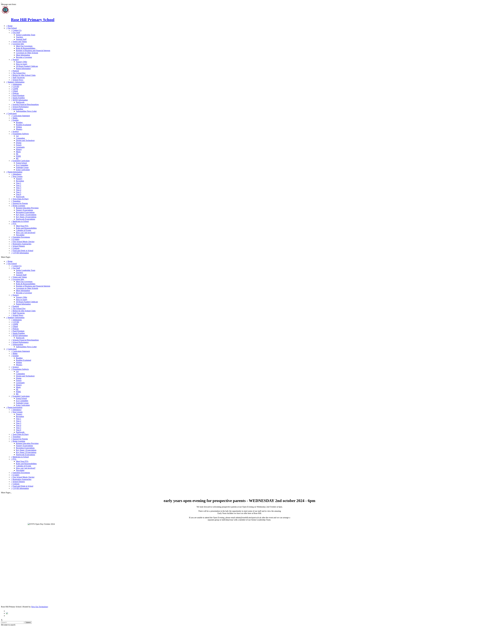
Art (17, 136)
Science (16, 131)
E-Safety (16, 239)
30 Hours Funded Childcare (27, 66)
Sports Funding (19, 98)
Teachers (19, 37)
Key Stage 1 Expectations (26, 215)
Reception (20, 181)
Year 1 (18, 183)
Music (18, 152)
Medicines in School (21, 221)
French (18, 145)
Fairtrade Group (22, 167)
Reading (19, 122)
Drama (18, 143)
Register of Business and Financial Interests (33, 50)
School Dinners (19, 246)
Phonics (19, 129)
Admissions (17, 84)
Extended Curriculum (21, 161)
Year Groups (17, 176)
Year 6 (18, 194)
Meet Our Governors (24, 46)
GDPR (15, 89)
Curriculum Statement (21, 116)
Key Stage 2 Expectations (26, 217)
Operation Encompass (21, 237)
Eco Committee (22, 165)
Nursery (16, 59)
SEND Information (20, 100)
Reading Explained (23, 125)
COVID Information (21, 253)
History (19, 149)
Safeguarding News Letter (26, 111)
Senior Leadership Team (25, 35)
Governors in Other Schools (27, 53)
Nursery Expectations (24, 210)
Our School (12, 28)
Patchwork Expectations (25, 219)
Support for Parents (20, 203)
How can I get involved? (25, 233)
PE (17, 154)
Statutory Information (16, 82)
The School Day (19, 73)
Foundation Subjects (21, 134)
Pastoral (16, 71)
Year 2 (18, 185)
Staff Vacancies (19, 77)
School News (18, 80)
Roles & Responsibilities (25, 48)
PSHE (18, 156)
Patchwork (20, 102)
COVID (16, 86)
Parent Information (23, 68)
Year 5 (18, 192)
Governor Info (18, 44)
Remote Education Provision (27, 208)
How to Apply (21, 64)
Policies (16, 93)
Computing (20, 138)
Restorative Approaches (22, 244)
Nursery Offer (21, 62)
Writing (19, 127)
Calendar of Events (23, 230)
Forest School (21, 163)
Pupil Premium (18, 95)
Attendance (16, 174)
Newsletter (20, 235)
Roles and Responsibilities (26, 228)
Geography (20, 147)
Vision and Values (20, 41)
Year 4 (18, 190)
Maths (15, 118)
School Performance (21, 107)
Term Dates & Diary (21, 199)
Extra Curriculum (23, 170)
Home (10, 26)
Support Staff (21, 39)
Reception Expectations (25, 212)
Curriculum (12, 113)
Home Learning (19, 206)
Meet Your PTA (22, 226)
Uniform (16, 248)
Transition (16, 201)
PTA (14, 224)
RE (17, 158)
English (16, 120)
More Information (23, 55)
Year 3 (18, 188)
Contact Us (17, 30)
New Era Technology (39, 607)
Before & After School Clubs (24, 75)
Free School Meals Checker (23, 242)
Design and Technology (25, 140)
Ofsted (15, 91)
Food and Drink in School (23, 251)
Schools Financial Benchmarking (26, 104)
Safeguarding (18, 109)
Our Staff (16, 32)
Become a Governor (24, 57)
